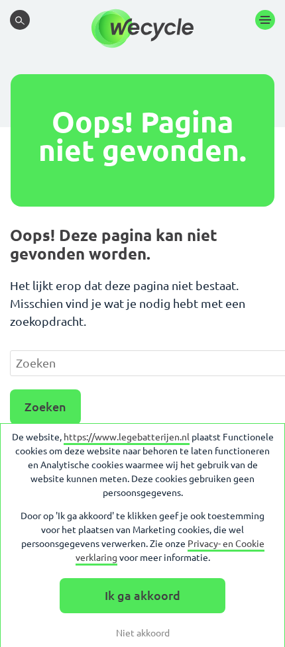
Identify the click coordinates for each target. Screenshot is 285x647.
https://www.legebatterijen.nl (127, 437)
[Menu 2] (265, 20)
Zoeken (45, 406)
